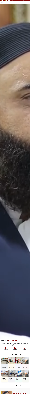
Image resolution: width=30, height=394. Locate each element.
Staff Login (24, 0)
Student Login (27, 0)
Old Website (12, 0)
